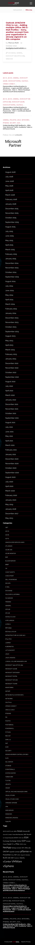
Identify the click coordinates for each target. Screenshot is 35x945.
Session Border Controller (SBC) (16, 754)
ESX (23, 837)
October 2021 (10, 413)
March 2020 (10, 491)
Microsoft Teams (11, 683)
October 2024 (10, 272)
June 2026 (9, 181)
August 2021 (10, 422)
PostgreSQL (9, 724)
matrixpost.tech (17, 10)
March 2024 (10, 304)
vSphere (8, 866)
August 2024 (10, 281)
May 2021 (9, 436)
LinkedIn (18, 135)
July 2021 (9, 427)
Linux (19, 120)
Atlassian (8, 546)
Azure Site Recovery (17, 834)
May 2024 (9, 295)
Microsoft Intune (11, 680)
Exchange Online (15, 841)
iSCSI (21, 844)
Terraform (9, 777)
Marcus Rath (13, 43)
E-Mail (7, 587)
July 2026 (9, 177)
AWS (15, 831)
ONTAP (6, 852)
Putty (12, 855)
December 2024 (11, 263)
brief (7, 564)
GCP (24, 841)
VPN (6, 806)
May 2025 (9, 240)
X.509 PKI (8, 821)
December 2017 (11, 513)
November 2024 (11, 268)
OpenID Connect (9, 84)
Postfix (7, 721)
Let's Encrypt (10, 650)
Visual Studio (10, 795)
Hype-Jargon (9, 620)
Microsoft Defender (12, 672)
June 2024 (9, 290)
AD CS (5, 78)
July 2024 (9, 286)
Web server (9, 810)
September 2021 (12, 418)
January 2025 (10, 259)
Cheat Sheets (10, 572)
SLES (18, 123)
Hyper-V (8, 624)
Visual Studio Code (12, 799)
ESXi (26, 837)
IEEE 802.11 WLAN (10, 631)
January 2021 (10, 454)
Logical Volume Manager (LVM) (16, 661)
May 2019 (9, 504)
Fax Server (9, 598)
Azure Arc (8, 549)
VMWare (17, 861)
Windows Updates (11, 817)
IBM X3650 (8, 628)
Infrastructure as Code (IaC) (15, 635)
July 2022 (9, 386)
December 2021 (11, 404)
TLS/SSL (8, 780)
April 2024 (9, 299)
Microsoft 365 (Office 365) (15, 56)
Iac (14, 844)
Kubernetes (9, 646)
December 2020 (11, 459)
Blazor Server (10, 561)
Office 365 (28, 848)
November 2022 (11, 368)
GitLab (7, 613)
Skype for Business (25, 855)
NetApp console (16, 848)
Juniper (7, 642)
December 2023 (11, 318)
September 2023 (12, 331)
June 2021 (9, 432)
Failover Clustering (12, 594)
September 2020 (12, 473)
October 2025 (10, 218)
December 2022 (11, 363)
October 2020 (10, 468)
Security (13, 123)
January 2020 (10, 500)
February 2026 (11, 199)
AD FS (7, 538)
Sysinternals (10, 769)
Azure (19, 831)
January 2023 (10, 359)
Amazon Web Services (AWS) (14, 542)
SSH (12, 858)
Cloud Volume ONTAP (11, 838)
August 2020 (10, 477)
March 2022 (10, 395)
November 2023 (11, 322)
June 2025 (9, 236)
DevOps (7, 583)
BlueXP (29, 834)
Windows (9, 59)
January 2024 (10, 313)
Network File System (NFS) (14, 695)
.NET (6, 527)
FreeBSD (8, 602)
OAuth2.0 (24, 81)
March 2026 (10, 195)
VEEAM (7, 788)
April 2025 (9, 245)
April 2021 (9, 441)
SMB (9, 858)
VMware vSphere (11, 803)
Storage (8, 765)
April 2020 (9, 486)
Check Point (9, 576)
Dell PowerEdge (11, 579)
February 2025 (11, 254)
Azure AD (26, 831)
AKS (12, 831)
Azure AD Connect (7, 834)
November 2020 (12, 463)
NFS (23, 848)
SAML (18, 855)
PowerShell (9, 728)
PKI (6, 717)
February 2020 (11, 495)
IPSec (17, 844)
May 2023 (9, 341)
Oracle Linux (9, 710)
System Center (10, 773)
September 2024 (12, 277)
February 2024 (11, 309)
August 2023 (10, 336)
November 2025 (11, 213)
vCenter (7, 861)
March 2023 (10, 350)
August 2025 (10, 227)
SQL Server (9, 762)
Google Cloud (10, 616)
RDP (15, 855)
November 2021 (11, 409)
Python (8, 732)
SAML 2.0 (8, 739)
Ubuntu (8, 784)
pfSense (6, 123)
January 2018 (10, 509)
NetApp (7, 691)
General (19, 53)
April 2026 (9, 190)
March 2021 (10, 445)
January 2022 (10, 400)
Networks (25, 120)
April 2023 (9, 345)
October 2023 (10, 327)
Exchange (12, 53)
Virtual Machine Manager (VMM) (16, 791)
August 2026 (10, 172)
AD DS (10, 78)
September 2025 (12, 222)
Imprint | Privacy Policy (23, 942)
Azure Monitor (10, 553)
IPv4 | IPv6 (13, 120)
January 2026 (10, 204)
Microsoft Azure (18, 102)
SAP (6, 743)
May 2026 (9, 186)
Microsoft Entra (14, 81)
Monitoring (9, 687)
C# (6, 568)
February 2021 (11, 450)
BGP (6, 557)
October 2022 (10, 372)
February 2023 (11, 354)
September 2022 (12, 377)
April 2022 (9, 391)
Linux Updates (10, 657)
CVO (19, 838)
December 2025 (11, 209)
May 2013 (9, 518)
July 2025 (9, 231)
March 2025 (10, 249)
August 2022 (10, 381)
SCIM (6, 747)
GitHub (7, 609)
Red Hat (8, 736)
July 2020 (9, 482)
